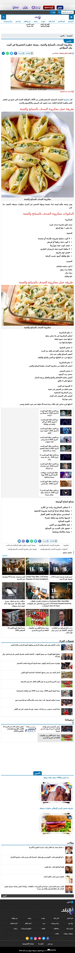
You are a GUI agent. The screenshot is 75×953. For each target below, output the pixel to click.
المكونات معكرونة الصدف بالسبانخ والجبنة (53, 549)
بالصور (62, 36)
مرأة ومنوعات (7, 21)
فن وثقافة (27, 21)
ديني (44, 923)
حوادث (43, 21)
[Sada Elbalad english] (16, 8)
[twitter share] (11, 53)
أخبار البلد (52, 21)
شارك (20, 53)
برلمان (15, 928)
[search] (3, 17)
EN (54, 12)
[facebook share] (15, 53)
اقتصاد (43, 928)
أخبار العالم (28, 923)
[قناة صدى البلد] (60, 8)
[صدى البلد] (37, 17)
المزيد (4, 896)
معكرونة (66, 545)
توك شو (18, 21)
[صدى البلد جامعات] (36, 8)
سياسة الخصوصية (28, 944)
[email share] (3, 53)
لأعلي (69, 902)
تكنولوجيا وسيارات (26, 928)
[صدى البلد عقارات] (25, 8)
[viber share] (23, 541)
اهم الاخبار (61, 21)
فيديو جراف (69, 928)
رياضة (36, 21)
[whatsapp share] (7, 53)
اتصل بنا (40, 944)
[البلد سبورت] (49, 8)
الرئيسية (70, 21)
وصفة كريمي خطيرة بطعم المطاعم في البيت (20, 545)
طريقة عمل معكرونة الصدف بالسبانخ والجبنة (22, 549)
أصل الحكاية (13, 923)
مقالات (57, 933)
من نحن (50, 944)
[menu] (71, 17)
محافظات (56, 928)
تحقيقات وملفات (68, 933)
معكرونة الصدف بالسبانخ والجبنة (49, 545)
